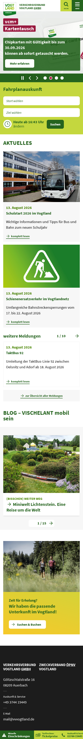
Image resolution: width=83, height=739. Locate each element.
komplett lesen (20, 236)
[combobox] (41, 100)
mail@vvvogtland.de (18, 719)
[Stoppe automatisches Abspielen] (22, 78)
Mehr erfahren (19, 63)
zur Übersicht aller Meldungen (44, 396)
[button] (45, 78)
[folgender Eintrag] (37, 78)
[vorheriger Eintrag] (30, 78)
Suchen (55, 124)
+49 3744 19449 (15, 702)
